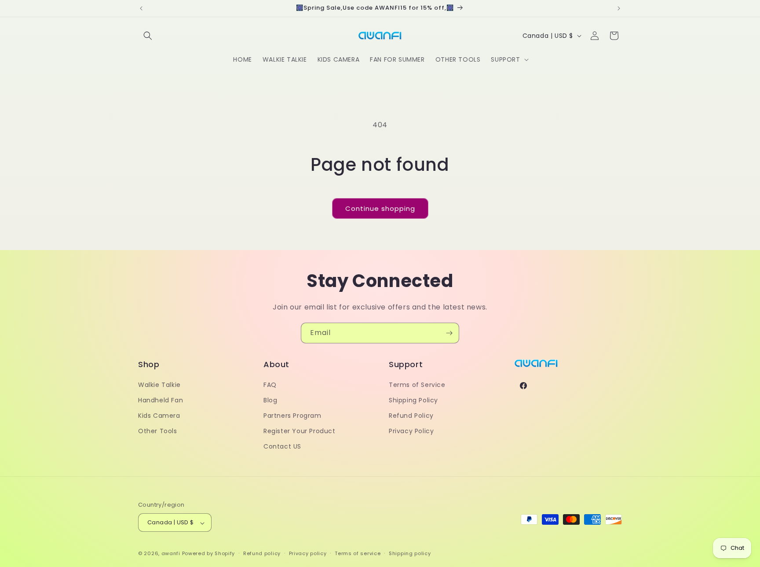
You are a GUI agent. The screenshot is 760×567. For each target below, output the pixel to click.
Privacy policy (308, 553)
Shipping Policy (413, 399)
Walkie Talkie (159, 384)
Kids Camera (159, 415)
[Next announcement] (618, 8)
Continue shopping (380, 208)
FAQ (270, 384)
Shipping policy (410, 553)
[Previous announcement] (141, 8)
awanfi (170, 553)
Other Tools (157, 431)
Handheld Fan (160, 399)
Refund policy (262, 553)
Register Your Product (299, 431)
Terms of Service (417, 384)
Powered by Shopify (208, 553)
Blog (270, 399)
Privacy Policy (411, 431)
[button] (147, 35)
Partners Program (292, 415)
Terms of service (357, 553)
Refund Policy (411, 415)
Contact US (282, 446)
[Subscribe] (449, 333)
